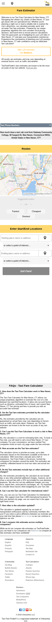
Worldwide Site (32, 552)
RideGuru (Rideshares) (35, 580)
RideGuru (35, 531)
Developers (20, 594)
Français (8, 548)
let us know (26, 516)
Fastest (15, 211)
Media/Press (21, 600)
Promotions (9, 580)
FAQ (27, 542)
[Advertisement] (26, 95)
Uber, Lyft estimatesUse (26, 51)
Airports (29, 568)
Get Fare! (26, 271)
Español (8, 545)
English (8, 542)
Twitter (7, 577)
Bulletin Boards (11, 568)
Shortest (26, 216)
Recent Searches (32, 574)
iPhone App (30, 577)
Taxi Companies (22, 597)
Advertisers (20, 591)
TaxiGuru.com (21, 603)
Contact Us (30, 555)
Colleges (29, 565)
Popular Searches (33, 571)
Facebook (9, 574)
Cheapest (36, 211)
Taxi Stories (9, 571)
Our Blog (8, 565)
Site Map (29, 548)
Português (9, 552)
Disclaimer (30, 545)
